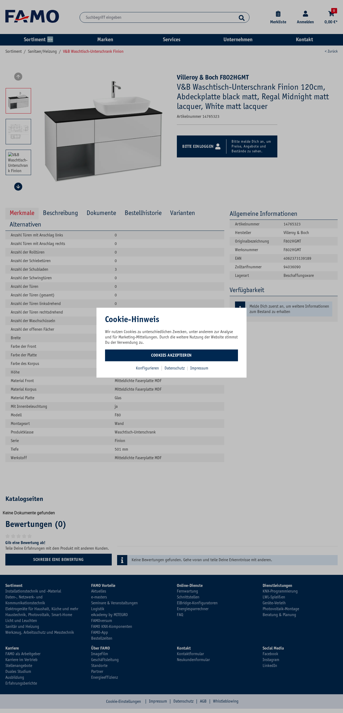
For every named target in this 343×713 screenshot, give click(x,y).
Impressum (199, 368)
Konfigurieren (147, 368)
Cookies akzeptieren (171, 355)
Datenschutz (175, 368)
